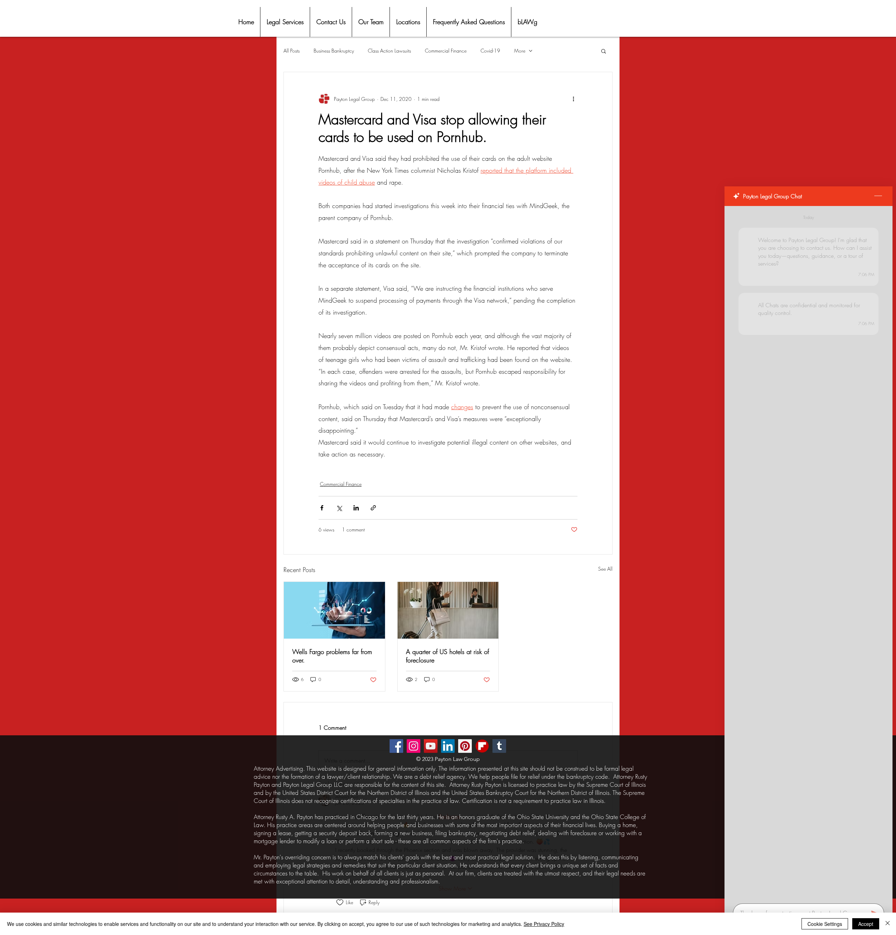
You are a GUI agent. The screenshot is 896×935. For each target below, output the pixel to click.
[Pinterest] (465, 746)
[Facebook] (396, 746)
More (519, 50)
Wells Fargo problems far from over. (332, 655)
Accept (865, 923)
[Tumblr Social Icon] (499, 746)
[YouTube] (431, 746)
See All (605, 568)
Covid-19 (490, 50)
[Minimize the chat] (878, 196)
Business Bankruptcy (334, 50)
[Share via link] (373, 507)
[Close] (887, 923)
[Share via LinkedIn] (356, 507)
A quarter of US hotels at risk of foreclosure (447, 655)
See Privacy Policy (544, 923)
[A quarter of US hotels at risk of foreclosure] (448, 610)
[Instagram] (413, 746)
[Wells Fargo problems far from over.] (334, 610)
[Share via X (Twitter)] (339, 507)
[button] (603, 51)
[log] (808, 552)
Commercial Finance (446, 50)
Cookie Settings (824, 923)
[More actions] (573, 99)
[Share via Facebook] (321, 507)
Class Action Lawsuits (389, 50)
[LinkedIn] (448, 746)
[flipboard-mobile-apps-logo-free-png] (482, 746)
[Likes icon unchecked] (339, 902)
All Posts (292, 50)
